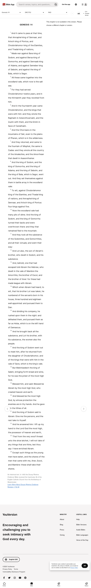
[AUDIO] (72, 13)
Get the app (66, 4)
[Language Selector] (76, 4)
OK (85, 566)
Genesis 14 (5, 12)
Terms (16, 569)
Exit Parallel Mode (87, 13)
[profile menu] (84, 4)
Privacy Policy (7, 569)
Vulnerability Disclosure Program (14, 572)
